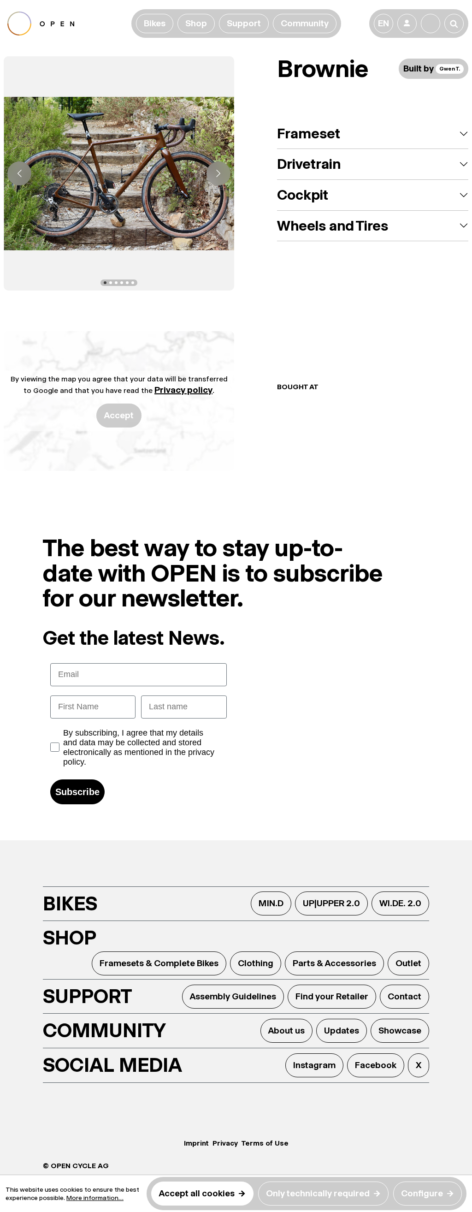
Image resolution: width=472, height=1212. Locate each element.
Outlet (408, 963)
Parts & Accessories (334, 963)
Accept (119, 415)
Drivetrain (309, 163)
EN (383, 23)
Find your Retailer (331, 996)
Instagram (314, 1065)
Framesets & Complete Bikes (159, 963)
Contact (404, 996)
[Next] (218, 173)
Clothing (255, 963)
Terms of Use (265, 1143)
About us (286, 1030)
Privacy (225, 1143)
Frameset (308, 133)
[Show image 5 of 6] (127, 282)
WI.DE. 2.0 (400, 903)
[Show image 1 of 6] (105, 282)
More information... (95, 1197)
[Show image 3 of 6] (116, 282)
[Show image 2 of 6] (110, 282)
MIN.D (271, 903)
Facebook (375, 1065)
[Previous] (19, 173)
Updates (341, 1030)
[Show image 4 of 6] (121, 282)
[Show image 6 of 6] (132, 282)
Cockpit (302, 194)
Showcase (399, 1030)
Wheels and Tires (332, 225)
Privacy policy (183, 390)
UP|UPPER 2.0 (331, 903)
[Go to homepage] (67, 23)
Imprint (196, 1143)
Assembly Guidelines (233, 996)
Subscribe (77, 792)
